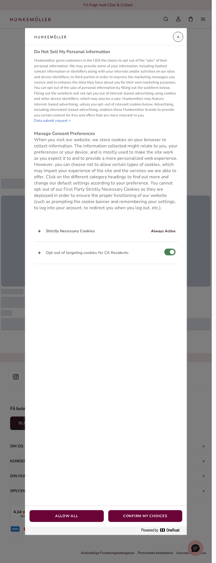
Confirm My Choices (145, 516)
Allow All (66, 516)
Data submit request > (52, 120)
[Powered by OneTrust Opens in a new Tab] (162, 530)
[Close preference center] (178, 36)
